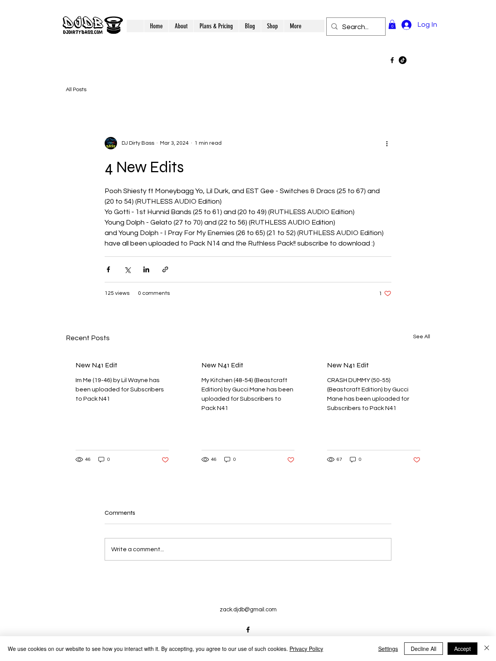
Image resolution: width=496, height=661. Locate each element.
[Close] (486, 648)
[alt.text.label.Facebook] (392, 60)
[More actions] (386, 143)
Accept (462, 648)
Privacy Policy (306, 648)
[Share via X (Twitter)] (127, 269)
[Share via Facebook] (108, 269)
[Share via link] (165, 269)
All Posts (76, 89)
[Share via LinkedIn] (146, 269)
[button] (392, 24)
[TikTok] (402, 60)
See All (421, 336)
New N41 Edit (96, 365)
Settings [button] (388, 648)
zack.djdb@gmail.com (248, 610)
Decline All (423, 648)
